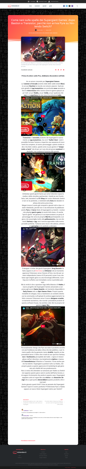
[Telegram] (67, 6)
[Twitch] (72, 6)
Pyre (43, 32)
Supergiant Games (48, 32)
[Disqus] (43, 423)
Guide (50, 6)
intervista (38, 271)
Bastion (30, 32)
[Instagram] (69, 6)
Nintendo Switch (38, 32)
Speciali (44, 6)
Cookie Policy (73, 467)
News (30, 6)
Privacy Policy (67, 467)
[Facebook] (64, 6)
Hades (33, 32)
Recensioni (37, 6)
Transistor (55, 32)
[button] (77, 6)
